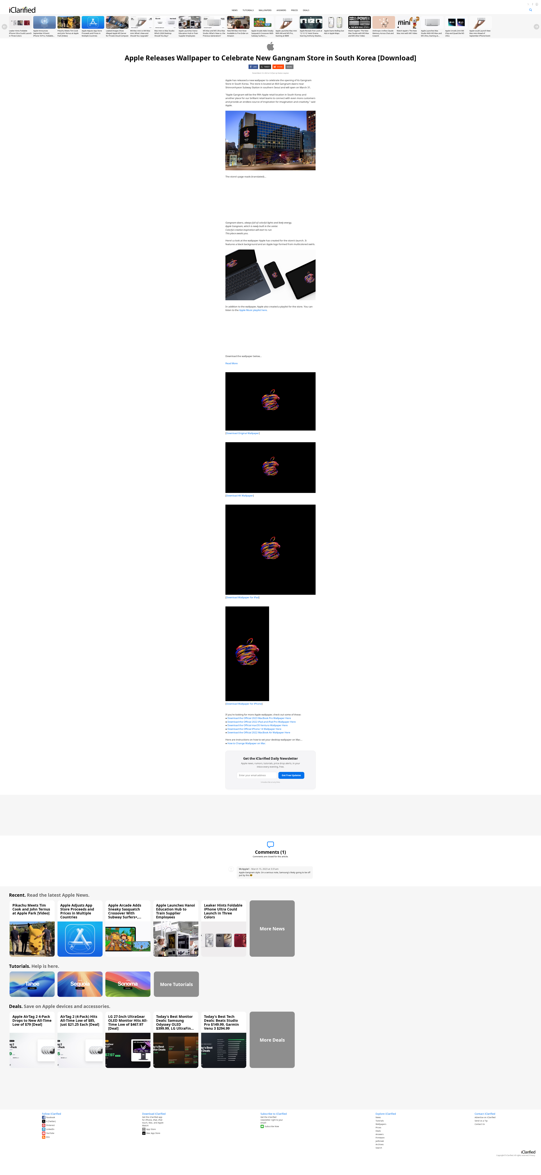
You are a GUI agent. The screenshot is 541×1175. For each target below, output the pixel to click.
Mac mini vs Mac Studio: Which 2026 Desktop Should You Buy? (164, 33)
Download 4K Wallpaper (239, 495)
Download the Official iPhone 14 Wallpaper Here (254, 729)
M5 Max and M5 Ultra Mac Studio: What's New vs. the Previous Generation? (214, 33)
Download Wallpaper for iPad (242, 597)
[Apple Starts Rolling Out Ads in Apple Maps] (335, 27)
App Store (151, 1129)
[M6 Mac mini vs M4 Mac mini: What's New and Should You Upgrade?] (141, 27)
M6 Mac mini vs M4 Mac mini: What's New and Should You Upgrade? (140, 33)
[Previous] (4, 27)
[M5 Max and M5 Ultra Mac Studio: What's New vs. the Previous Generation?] (214, 27)
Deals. (16, 1006)
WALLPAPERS (265, 10)
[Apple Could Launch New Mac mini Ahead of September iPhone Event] (480, 27)
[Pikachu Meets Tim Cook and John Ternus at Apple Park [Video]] (68, 27)
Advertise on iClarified (485, 1117)
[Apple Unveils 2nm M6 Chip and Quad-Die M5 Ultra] (456, 27)
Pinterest (50, 1125)
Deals (378, 1131)
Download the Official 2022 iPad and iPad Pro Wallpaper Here (261, 721)
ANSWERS (281, 10)
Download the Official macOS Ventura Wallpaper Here (257, 725)
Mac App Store (153, 1133)
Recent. (17, 895)
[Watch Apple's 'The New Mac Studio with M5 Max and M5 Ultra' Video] (359, 27)
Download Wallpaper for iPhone (244, 703)
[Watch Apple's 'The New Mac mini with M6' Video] (408, 27)
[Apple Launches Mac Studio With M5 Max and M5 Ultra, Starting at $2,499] (432, 27)
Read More (231, 363)
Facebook (50, 1117)
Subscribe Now (272, 1126)
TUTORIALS (248, 10)
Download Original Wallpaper (242, 433)
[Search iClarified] (530, 9)
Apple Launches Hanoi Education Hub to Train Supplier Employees (188, 33)
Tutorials (380, 1120)
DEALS (306, 10)
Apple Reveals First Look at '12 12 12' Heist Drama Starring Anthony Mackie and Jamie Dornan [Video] (311, 34)
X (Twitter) (51, 1121)
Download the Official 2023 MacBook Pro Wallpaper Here (259, 718)
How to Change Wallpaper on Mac (246, 743)
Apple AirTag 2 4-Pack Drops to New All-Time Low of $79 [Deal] (32, 1020)
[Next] (536, 27)
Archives (380, 1144)
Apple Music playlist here (253, 310)
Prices (378, 1127)
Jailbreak (380, 1141)
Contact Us (480, 1124)
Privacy (532, 1155)
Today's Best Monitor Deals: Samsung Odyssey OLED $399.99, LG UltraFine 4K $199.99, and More (174, 1024)
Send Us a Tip (481, 1120)
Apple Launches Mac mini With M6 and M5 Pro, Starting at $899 (286, 33)
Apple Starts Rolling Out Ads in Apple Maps (334, 32)
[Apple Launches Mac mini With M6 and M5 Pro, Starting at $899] (287, 27)
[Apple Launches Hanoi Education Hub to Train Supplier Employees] (190, 27)
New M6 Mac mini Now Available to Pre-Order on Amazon (237, 33)
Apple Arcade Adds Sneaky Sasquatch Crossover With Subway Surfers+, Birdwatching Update (262, 34)
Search (379, 1147)
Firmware (380, 1137)
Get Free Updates (291, 775)
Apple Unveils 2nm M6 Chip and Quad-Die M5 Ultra (454, 33)
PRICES (294, 10)
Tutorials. (19, 966)
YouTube (50, 1133)
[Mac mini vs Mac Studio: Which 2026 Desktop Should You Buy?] (165, 27)
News (378, 1117)
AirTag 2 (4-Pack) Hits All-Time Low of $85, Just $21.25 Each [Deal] (79, 1020)
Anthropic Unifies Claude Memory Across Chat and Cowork (383, 33)
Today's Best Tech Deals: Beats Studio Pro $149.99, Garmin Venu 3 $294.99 (221, 1022)
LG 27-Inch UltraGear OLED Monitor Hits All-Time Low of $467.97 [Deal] (128, 1022)
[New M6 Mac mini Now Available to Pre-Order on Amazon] (238, 27)
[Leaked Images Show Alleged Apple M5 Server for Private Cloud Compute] (117, 27)
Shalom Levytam (283, 73)
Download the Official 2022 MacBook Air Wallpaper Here (258, 732)
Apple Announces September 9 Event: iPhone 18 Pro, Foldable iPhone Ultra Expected (43, 34)
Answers (380, 1134)
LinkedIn (50, 1129)
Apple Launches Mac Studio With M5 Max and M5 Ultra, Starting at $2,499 (431, 34)
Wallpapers (381, 1124)
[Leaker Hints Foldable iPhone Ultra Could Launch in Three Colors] (20, 27)
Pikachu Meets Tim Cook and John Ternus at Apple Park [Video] (67, 33)
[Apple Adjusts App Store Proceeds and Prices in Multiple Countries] (93, 27)
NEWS (235, 10)
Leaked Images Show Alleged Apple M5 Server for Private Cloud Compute (117, 33)
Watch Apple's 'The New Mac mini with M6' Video (407, 32)
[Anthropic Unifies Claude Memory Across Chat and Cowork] (384, 27)
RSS (48, 1137)
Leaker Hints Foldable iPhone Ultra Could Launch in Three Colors (20, 33)
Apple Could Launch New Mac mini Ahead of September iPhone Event (479, 33)
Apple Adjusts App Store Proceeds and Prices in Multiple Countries (92, 33)
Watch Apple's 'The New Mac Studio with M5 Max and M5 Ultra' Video (358, 33)
